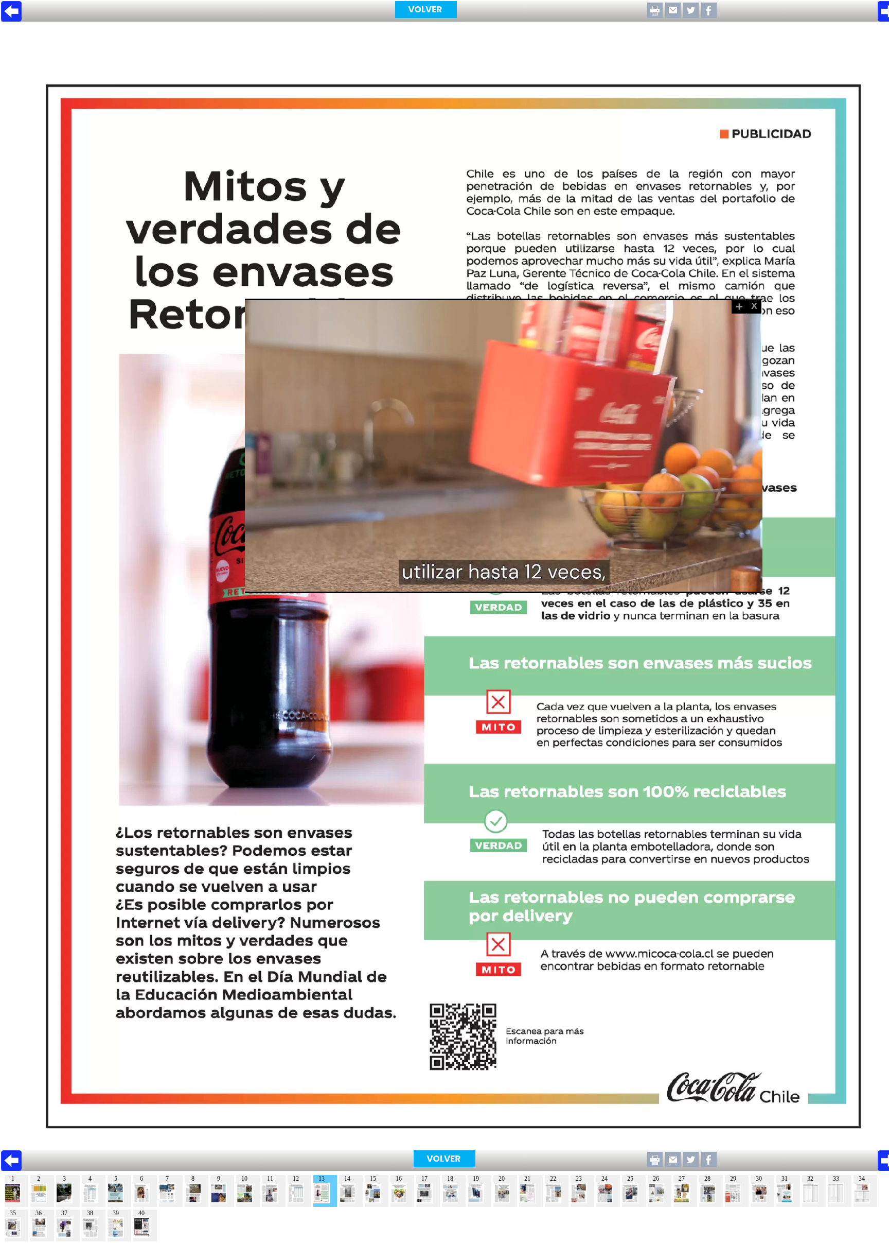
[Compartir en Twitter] (691, 15)
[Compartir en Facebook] (709, 15)
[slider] (492, 585)
